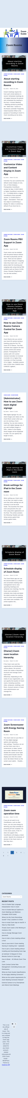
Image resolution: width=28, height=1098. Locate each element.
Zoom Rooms (14, 395)
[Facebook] (12, 1024)
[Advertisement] (14, 14)
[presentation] (14, 63)
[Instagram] (14, 1027)
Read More (8, 118)
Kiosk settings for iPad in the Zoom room (13, 488)
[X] (15, 1024)
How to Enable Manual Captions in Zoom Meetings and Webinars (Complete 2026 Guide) (12, 912)
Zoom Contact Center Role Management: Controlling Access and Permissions (13, 967)
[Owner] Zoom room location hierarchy (11, 654)
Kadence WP (6, 1065)
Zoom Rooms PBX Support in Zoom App (13, 242)
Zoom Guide (17, 74)
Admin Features (8, 74)
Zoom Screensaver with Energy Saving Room (14, 728)
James (7, 88)
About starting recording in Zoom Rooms (13, 82)
